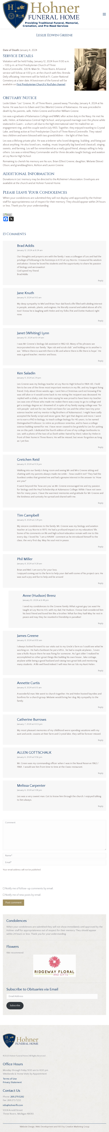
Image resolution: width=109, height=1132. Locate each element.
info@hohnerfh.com (13, 1105)
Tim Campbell (28, 515)
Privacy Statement (12, 1082)
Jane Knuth (25, 293)
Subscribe (15, 1005)
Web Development (44, 1126)
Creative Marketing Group (77, 1126)
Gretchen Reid (28, 460)
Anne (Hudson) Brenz (39, 596)
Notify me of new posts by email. (23, 895)
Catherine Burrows (31, 720)
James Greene (27, 636)
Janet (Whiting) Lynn (33, 333)
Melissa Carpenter (31, 786)
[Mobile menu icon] (104, 14)
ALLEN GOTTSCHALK (34, 753)
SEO (60, 1126)
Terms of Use (10, 1079)
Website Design (27, 1126)
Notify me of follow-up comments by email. (29, 888)
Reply (100, 280)
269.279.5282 (17, 1096)
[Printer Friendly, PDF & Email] (7, 215)
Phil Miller (25, 559)
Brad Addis (25, 246)
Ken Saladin (26, 373)
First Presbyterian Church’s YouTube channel (41, 84)
